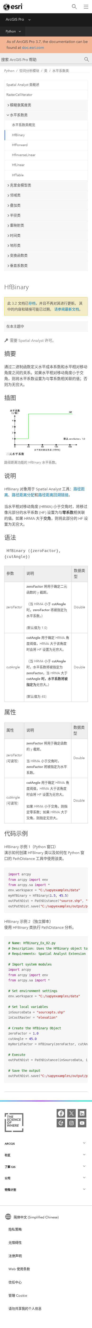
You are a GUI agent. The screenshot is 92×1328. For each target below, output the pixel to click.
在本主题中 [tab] (15, 326)
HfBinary (18, 135)
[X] (71, 1113)
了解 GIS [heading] (10, 1167)
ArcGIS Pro (15, 19)
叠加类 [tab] (15, 205)
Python (11, 31)
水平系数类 (60, 71)
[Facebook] (61, 1113)
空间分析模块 (29, 71)
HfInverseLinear (23, 155)
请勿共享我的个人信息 (25, 1309)
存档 (32, 303)
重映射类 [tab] (17, 225)
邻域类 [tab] (15, 195)
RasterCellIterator (19, 95)
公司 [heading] (7, 1178)
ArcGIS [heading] (10, 1143)
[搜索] (74, 6)
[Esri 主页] (13, 7)
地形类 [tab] (15, 245)
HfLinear (18, 165)
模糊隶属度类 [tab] (20, 105)
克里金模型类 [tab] (20, 185)
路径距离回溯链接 (53, 495)
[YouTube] (82, 1123)
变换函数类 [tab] (19, 255)
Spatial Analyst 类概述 (22, 85)
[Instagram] (71, 1123)
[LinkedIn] (82, 1113)
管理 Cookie (17, 1296)
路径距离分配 (23, 495)
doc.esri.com (33, 47)
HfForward (20, 145)
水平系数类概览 (23, 125)
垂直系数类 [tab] (19, 266)
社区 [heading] (7, 1155)
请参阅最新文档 (66, 309)
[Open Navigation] (86, 6)
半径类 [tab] (15, 215)
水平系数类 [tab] (19, 115)
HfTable (18, 175)
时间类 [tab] (15, 235)
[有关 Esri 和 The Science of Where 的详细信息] (14, 1123)
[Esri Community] (61, 1123)
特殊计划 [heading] (10, 1190)
